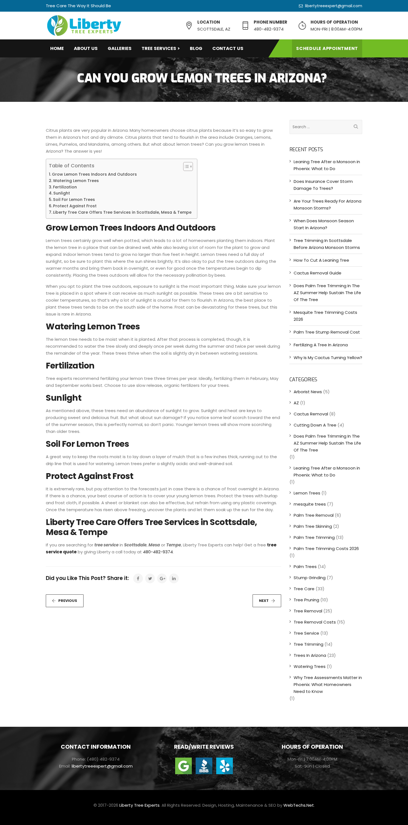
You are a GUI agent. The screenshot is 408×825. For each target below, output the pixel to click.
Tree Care (304, 589)
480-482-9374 (158, 552)
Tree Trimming (308, 644)
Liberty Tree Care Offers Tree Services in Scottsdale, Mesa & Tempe (122, 212)
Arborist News (308, 392)
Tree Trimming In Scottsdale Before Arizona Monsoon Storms (327, 244)
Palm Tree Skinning (313, 526)
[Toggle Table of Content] (185, 166)
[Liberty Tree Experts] (84, 25)
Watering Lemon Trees (76, 180)
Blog (196, 48)
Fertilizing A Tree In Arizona (321, 345)
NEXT (264, 600)
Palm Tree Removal (314, 515)
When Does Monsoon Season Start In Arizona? (324, 224)
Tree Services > (161, 48)
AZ (296, 403)
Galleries (120, 48)
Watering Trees (310, 666)
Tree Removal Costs (315, 622)
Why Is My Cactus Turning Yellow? (328, 357)
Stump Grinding (310, 578)
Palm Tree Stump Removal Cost (327, 332)
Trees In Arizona (310, 655)
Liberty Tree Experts (139, 805)
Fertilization (65, 187)
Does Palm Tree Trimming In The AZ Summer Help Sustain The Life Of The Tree (327, 292)
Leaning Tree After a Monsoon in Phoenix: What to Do (327, 165)
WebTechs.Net (298, 805)
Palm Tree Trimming (314, 537)
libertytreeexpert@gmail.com (333, 6)
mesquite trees (310, 504)
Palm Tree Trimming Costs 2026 (326, 548)
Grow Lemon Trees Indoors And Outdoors (94, 174)
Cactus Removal (311, 414)
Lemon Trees (307, 493)
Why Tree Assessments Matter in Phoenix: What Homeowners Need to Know (328, 684)
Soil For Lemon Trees (74, 199)
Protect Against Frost (75, 206)
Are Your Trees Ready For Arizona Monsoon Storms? (327, 204)
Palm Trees (305, 566)
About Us (86, 48)
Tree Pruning (306, 600)
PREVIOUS (67, 600)
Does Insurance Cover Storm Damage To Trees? (323, 184)
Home (57, 48)
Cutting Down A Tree (315, 425)
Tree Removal (308, 611)
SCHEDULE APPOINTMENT (327, 48)
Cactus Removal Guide (317, 273)
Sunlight (61, 193)
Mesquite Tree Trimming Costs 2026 (325, 315)
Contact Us (227, 48)
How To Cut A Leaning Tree (321, 260)
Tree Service (306, 633)
